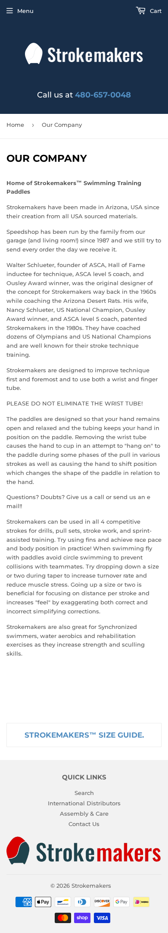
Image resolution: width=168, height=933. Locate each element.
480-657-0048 (103, 95)
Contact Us (84, 823)
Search (84, 792)
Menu (25, 10)
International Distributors (84, 803)
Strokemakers (91, 885)
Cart (155, 10)
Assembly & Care (84, 813)
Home (15, 124)
